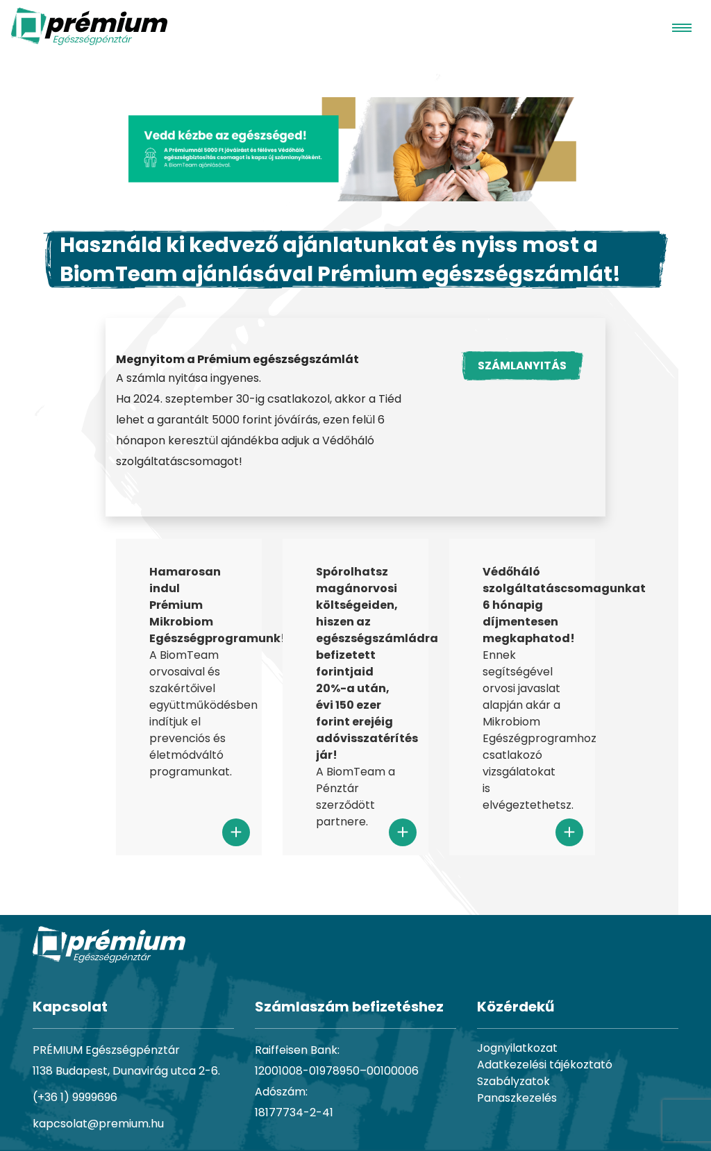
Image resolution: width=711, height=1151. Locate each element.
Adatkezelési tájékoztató (544, 1065)
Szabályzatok (513, 1081)
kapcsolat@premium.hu (98, 1124)
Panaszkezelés (517, 1098)
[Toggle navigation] (682, 26)
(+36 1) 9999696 (75, 1097)
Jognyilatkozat (517, 1048)
